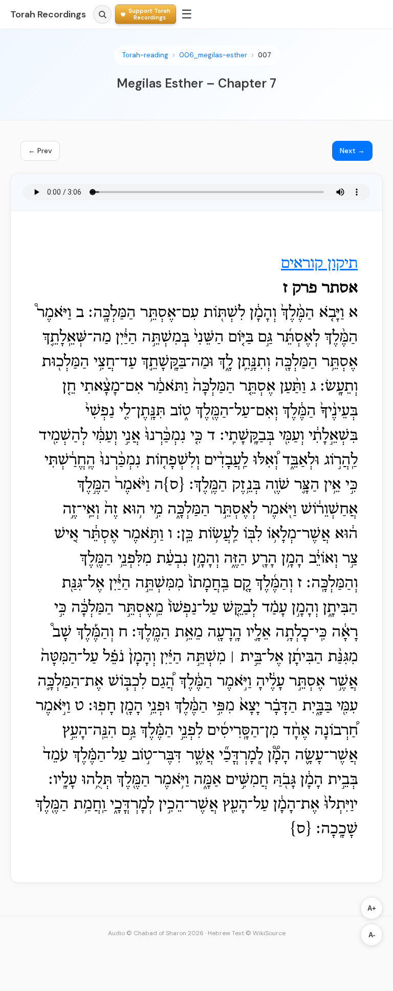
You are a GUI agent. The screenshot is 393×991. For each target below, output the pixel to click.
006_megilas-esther (213, 55)
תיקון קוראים (319, 264)
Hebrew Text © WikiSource (247, 933)
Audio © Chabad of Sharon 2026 (156, 933)
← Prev (40, 150)
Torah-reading (145, 55)
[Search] (102, 14)
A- (371, 935)
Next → (352, 150)
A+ (371, 908)
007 (264, 55)
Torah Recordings (48, 14)
